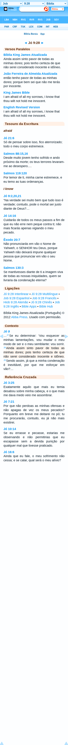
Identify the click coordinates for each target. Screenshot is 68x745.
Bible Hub (46, 306)
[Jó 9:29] (63, 344)
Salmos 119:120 (15, 173)
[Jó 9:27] (4, 344)
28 (5, 348)
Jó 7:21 (8, 401)
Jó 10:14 (9, 429)
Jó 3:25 (8, 382)
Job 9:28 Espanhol (16, 298)
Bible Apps (29, 306)
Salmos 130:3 (13, 268)
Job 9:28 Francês (44, 298)
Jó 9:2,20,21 (12, 196)
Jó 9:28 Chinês (41, 302)
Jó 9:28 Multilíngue (44, 294)
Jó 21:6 (8, 138)
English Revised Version (21, 107)
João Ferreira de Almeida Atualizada (30, 73)
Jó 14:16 (9, 216)
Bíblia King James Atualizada (25, 55)
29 (5, 360)
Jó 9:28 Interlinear (16, 294)
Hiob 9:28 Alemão (15, 302)
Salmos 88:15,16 (15, 153)
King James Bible (16, 92)
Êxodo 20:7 (11, 240)
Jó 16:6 (8, 452)
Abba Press (19, 317)
